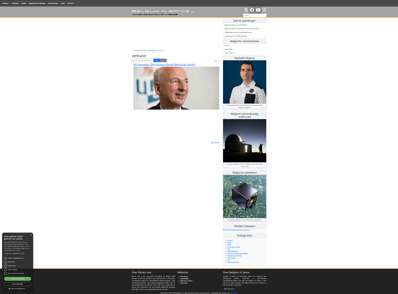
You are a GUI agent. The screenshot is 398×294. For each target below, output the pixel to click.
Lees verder (16, 250)
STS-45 (227, 45)
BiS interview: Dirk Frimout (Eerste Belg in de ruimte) (164, 64)
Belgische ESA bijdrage (37, 3)
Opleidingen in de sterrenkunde (236, 36)
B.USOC (230, 240)
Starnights (183, 283)
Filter (156, 60)
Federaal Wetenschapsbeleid (237, 253)
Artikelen (15, 3)
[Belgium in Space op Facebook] (252, 11)
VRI (228, 260)
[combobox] (254, 15)
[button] (17, 253)
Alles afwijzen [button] (17, 284)
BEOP (229, 242)
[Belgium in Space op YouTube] (258, 11)
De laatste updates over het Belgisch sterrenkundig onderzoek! (245, 165)
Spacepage (231, 258)
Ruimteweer (184, 278)
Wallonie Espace (233, 262)
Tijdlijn (23, 3)
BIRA (229, 245)
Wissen (162, 60)
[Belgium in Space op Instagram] (264, 11)
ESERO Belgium (232, 251)
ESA (228, 249)
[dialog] (17, 262)
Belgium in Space (186, 281)
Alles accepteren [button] (17, 279)
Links (63, 3)
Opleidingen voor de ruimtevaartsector (238, 32)
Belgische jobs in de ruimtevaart (236, 25)
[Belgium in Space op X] (246, 11)
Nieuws (5, 3)
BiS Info (70, 3)
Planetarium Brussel (234, 256)
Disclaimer (234, 293)
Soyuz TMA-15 (229, 53)
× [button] (31, 235)
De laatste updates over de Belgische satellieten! (245, 220)
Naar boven (215, 142)
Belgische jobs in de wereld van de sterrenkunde (242, 29)
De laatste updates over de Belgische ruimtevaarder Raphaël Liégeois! (244, 106)
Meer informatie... (229, 289)
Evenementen (53, 3)
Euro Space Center (233, 247)
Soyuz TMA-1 (229, 49)
